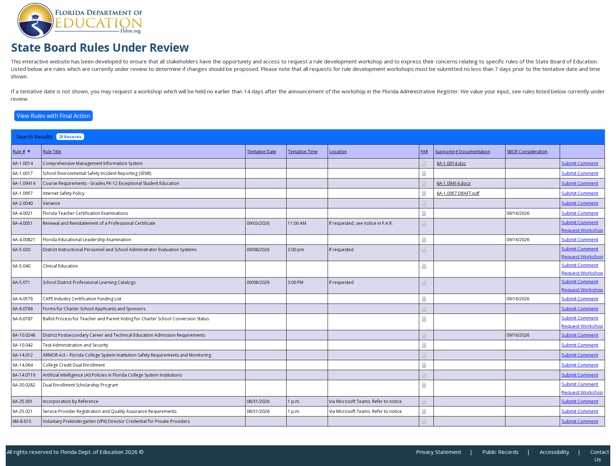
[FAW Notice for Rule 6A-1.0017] (424, 173)
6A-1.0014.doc (451, 163)
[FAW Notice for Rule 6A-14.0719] (424, 375)
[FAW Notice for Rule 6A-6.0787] (424, 318)
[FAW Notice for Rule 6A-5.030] (424, 249)
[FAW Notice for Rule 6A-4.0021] (424, 213)
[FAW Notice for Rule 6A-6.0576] (424, 298)
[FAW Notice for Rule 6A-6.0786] (424, 308)
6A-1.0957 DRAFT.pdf (458, 193)
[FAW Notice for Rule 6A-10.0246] (424, 335)
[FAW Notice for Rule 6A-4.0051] (424, 223)
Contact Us (599, 455)
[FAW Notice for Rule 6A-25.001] (424, 401)
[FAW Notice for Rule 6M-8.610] (424, 421)
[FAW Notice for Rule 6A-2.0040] (424, 203)
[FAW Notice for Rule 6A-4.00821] (424, 239)
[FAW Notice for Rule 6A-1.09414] (424, 183)
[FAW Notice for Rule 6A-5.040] (424, 266)
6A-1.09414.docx (454, 183)
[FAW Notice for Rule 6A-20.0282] (424, 385)
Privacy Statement (438, 451)
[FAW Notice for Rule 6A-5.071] (424, 282)
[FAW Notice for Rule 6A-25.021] (424, 411)
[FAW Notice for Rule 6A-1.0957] (424, 193)
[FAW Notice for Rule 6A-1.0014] (424, 163)
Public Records (500, 451)
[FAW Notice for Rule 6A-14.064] (424, 365)
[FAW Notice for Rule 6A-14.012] (424, 355)
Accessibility (554, 451)
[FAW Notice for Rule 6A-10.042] (424, 345)
